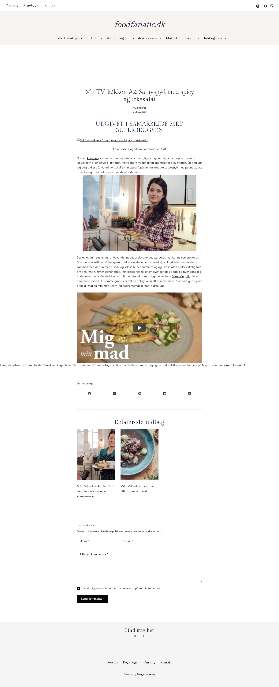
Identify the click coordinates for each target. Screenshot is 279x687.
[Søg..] (271, 5)
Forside (112, 662)
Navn (84, 541)
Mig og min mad (98, 286)
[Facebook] (265, 6)
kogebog (93, 158)
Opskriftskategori (67, 38)
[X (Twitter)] (114, 393)
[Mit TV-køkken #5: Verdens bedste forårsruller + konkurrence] (96, 454)
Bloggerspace (144, 674)
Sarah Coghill (181, 276)
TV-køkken (139, 108)
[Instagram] (257, 6)
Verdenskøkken (144, 38)
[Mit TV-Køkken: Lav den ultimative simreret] (139, 454)
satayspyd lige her (114, 365)
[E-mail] (189, 393)
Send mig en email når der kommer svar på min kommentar (121, 588)
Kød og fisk (213, 38)
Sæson (190, 38)
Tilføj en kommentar (94, 554)
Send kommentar (92, 598)
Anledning (115, 38)
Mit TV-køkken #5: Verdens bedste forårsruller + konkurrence (96, 491)
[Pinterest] (139, 393)
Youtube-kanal (235, 365)
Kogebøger (31, 5)
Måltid (171, 38)
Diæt (95, 38)
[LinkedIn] (164, 393)
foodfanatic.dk (139, 24)
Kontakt (50, 5)
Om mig (12, 5)
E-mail (128, 541)
